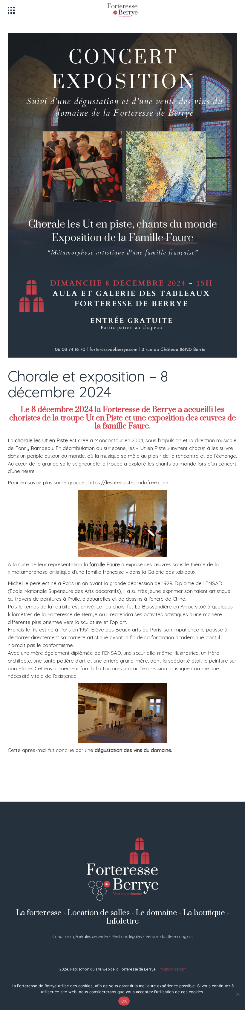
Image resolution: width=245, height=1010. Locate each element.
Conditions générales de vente (80, 936)
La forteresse (39, 913)
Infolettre (122, 921)
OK (124, 1001)
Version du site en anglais (169, 936)
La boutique (204, 913)
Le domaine (156, 913)
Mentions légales (126, 936)
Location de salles (99, 913)
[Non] (238, 994)
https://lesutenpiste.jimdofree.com (128, 482)
